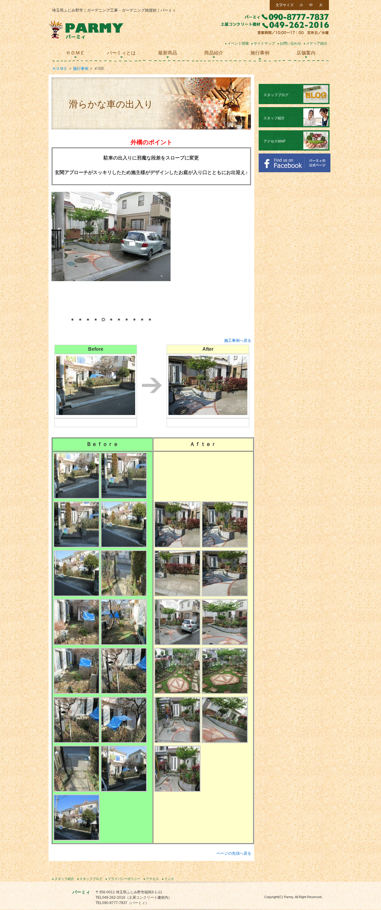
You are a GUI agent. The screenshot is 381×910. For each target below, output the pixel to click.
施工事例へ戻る (237, 340)
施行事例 (80, 68)
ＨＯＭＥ (60, 68)
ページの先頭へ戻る (233, 853)
